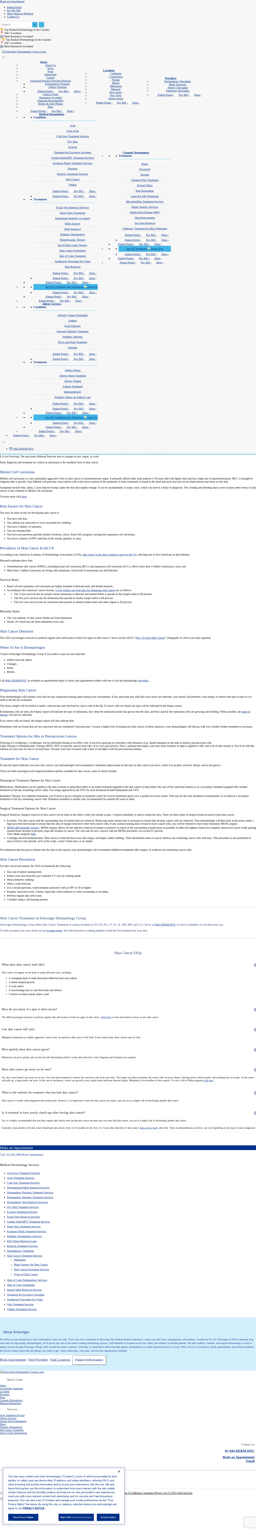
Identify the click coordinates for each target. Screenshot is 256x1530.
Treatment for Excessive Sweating (72, 152)
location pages (54, 930)
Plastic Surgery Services (144, 207)
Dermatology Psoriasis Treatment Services (30, 1192)
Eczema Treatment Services (22, 1212)
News (50, 68)
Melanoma (20, 1259)
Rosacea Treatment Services (72, 174)
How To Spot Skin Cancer (150, 637)
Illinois (115, 82)
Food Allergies (72, 326)
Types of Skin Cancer (26, 1274)
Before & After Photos (50, 103)
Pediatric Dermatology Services (24, 1236)
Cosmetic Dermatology (136, 152)
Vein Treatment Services (20, 1304)
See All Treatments (137, 248)
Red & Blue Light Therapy (72, 245)
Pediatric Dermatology (72, 234)
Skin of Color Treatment (72, 256)
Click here (106, 1017)
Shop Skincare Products (20, 13)
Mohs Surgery (72, 223)
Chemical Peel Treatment (144, 180)
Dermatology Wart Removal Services (27, 1202)
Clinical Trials (50, 94)
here (24, 496)
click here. (209, 1080)
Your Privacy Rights (23, 1517)
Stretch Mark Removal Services (24, 1289)
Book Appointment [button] (32, 1154)
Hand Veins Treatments (72, 212)
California (115, 73)
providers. (143, 680)
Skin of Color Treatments (21, 1284)
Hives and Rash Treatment (72, 342)
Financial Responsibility (50, 100)
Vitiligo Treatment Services (22, 1309)
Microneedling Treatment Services (145, 201)
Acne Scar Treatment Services (23, 1173)
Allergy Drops (72, 370)
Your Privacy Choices (115, 1492)
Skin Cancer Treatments (12, 1430)
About (43, 62)
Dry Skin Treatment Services (23, 1207)
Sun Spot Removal (144, 223)
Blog (50, 106)
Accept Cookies (108, 1517)
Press (50, 71)
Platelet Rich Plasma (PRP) (145, 212)
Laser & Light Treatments (145, 196)
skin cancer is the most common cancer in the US (110, 554)
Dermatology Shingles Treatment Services (30, 1197)
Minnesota (116, 86)
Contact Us (13, 16)
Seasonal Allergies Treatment (72, 331)
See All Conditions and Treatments (64, 286)
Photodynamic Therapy (73, 239)
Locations (109, 70)
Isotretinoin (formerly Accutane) (72, 218)
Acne (73, 125)
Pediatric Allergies (73, 336)
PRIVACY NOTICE (34, 1508)
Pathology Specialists (177, 90)
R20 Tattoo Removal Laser (22, 1241)
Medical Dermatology (51, 114)
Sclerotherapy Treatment (20, 1250)
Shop (2, 1397)
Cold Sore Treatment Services (72, 136)
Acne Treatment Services (20, 1177)
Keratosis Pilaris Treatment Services (72, 163)
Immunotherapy (72, 391)
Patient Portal (14, 7)
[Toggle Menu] (3, 57)
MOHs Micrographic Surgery (23, 827)
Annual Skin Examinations (13, 1421)
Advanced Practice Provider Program (50, 80)
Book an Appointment (12, 1)
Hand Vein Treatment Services (23, 1226)
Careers (50, 77)
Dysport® (144, 169)
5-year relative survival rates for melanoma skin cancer (85, 590)
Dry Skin (73, 141)
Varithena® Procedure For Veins (72, 261)
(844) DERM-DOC (16, 680)
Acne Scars (72, 130)
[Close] (3, 442)
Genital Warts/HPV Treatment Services (72, 157)
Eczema (72, 147)
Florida (116, 79)
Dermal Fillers (145, 185)
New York (115, 95)
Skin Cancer (72, 179)
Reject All (76, 1517)
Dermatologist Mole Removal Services (28, 1187)
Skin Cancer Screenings (72, 250)
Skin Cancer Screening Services (31, 1269)
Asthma (72, 320)
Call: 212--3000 (11, 1154)
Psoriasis (72, 168)
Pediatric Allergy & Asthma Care (73, 397)
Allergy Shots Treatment (72, 375)
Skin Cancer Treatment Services (24, 1255)
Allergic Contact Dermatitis (72, 315)
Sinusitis (72, 347)
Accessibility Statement (11, 1388)
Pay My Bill (13, 10)
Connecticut (115, 76)
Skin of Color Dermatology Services (27, 1280)
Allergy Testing (72, 381)
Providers (170, 78)
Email (250, 1461)
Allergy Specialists (177, 87)
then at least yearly (149, 1127)
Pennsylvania (115, 98)
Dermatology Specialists (177, 81)
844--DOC (21, 448)
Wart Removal (72, 266)
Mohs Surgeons (177, 84)
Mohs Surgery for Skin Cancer (31, 1264)
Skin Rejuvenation (145, 217)
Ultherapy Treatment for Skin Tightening (144, 228)
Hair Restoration (145, 190)
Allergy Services (51, 303)
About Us (50, 65)
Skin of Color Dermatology (13, 1432)
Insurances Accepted (50, 97)
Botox (144, 163)
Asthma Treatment (73, 386)
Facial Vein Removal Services (72, 207)
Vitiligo (72, 184)
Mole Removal (72, 229)
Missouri (116, 89)
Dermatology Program (57, 84)
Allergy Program (57, 87)
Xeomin (144, 174)
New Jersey (115, 92)
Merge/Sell (50, 74)
